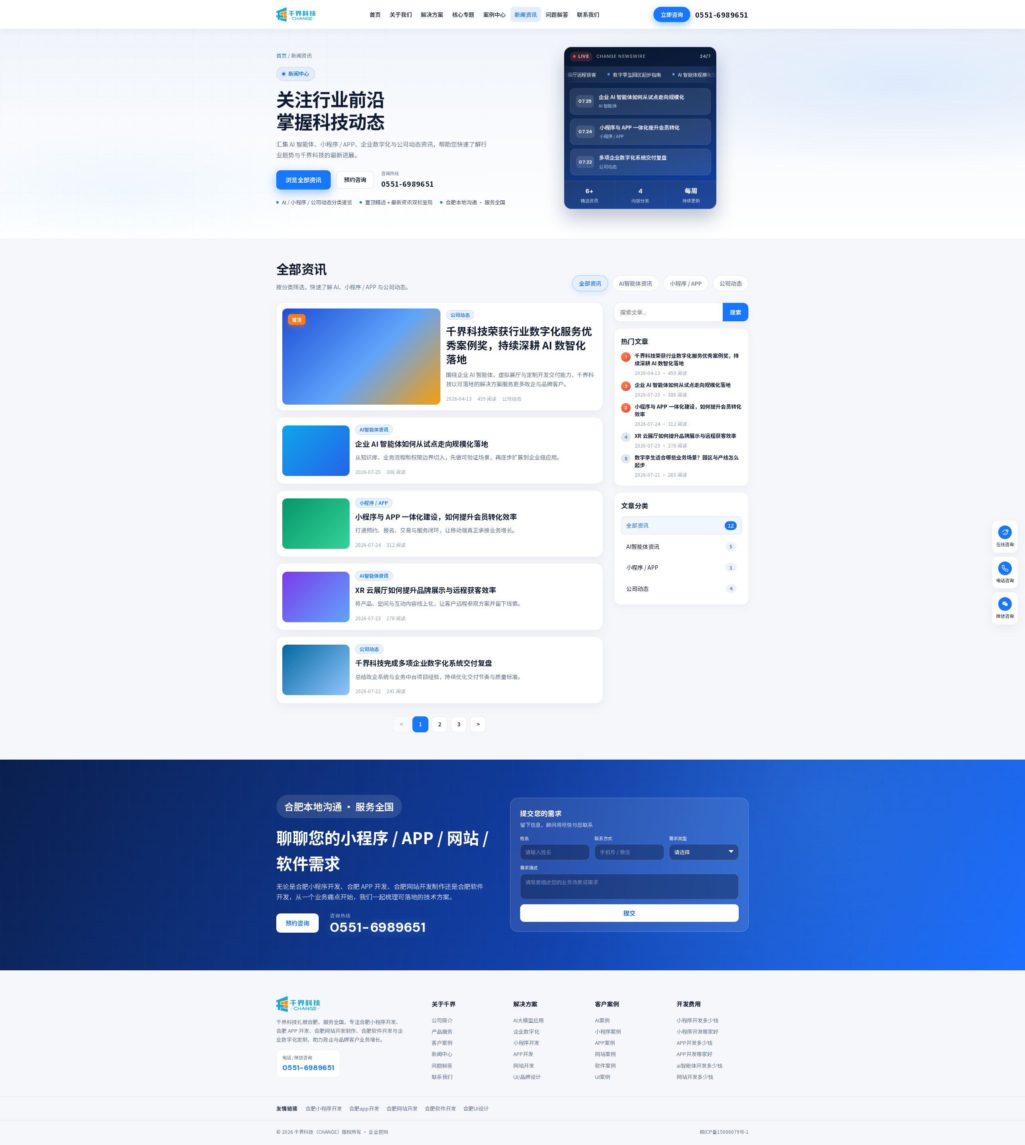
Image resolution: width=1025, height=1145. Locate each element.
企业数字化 (526, 1031)
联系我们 (588, 14)
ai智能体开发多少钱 (699, 1065)
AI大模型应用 (528, 1020)
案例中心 (494, 14)
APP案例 (605, 1042)
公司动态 (731, 283)
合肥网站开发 (402, 1108)
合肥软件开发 (440, 1108)
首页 (375, 14)
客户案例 (442, 1042)
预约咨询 (355, 179)
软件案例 (605, 1065)
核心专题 (463, 14)
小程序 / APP (686, 283)
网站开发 (523, 1065)
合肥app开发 (364, 1108)
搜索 (735, 312)
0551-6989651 (722, 14)
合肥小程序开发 (323, 1108)
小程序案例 (608, 1031)
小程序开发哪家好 (697, 1031)
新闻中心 (442, 1054)
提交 (629, 913)
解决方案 (432, 14)
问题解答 (557, 14)
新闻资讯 (526, 14)
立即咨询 (672, 14)
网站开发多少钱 (695, 1076)
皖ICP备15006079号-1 (724, 1131)
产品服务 (442, 1031)
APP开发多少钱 (694, 1042)
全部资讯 (590, 283)
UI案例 (602, 1076)
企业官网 (378, 1131)
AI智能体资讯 (635, 283)
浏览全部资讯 (303, 179)
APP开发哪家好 (694, 1054)
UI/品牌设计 (527, 1076)
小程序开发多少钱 (697, 1020)
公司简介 (442, 1020)
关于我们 (401, 14)
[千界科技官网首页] (296, 14)
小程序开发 (526, 1042)
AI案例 (602, 1020)
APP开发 (523, 1054)
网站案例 (605, 1054)
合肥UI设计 (476, 1108)
